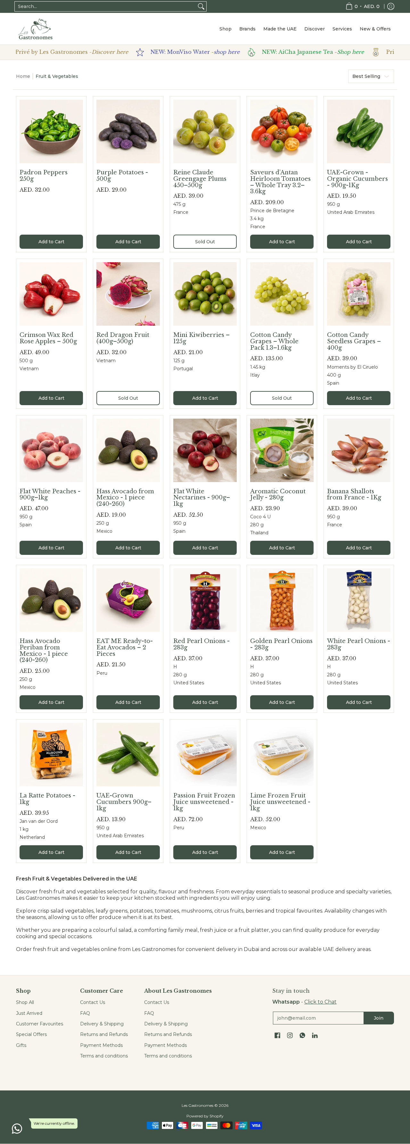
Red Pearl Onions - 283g (201, 644)
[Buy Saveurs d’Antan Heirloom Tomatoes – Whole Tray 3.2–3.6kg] (282, 131)
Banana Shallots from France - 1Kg (354, 494)
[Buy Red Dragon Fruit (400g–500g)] (128, 294)
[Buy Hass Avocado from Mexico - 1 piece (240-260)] (128, 450)
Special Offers (31, 1034)
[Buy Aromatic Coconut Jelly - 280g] (282, 450)
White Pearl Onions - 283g (358, 644)
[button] (277, 1036)
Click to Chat (320, 1002)
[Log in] (390, 6)
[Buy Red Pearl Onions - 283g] (205, 600)
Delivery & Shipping (102, 1024)
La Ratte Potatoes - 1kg (47, 799)
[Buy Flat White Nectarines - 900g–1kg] (205, 450)
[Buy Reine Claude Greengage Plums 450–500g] (205, 131)
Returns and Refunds (104, 1034)
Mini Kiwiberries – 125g (201, 338)
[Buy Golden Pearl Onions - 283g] (282, 600)
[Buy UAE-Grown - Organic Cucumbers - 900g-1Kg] (358, 131)
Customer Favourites (39, 1024)
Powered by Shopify (205, 1116)
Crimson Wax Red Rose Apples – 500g (48, 338)
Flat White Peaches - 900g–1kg (50, 494)
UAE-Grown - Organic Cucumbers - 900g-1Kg (357, 178)
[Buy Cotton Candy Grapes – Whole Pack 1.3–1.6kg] (282, 294)
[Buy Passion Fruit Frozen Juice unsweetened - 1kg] (205, 754)
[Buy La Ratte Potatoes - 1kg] (51, 754)
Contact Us (92, 1002)
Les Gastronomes (197, 1105)
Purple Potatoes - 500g (122, 175)
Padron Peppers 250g (44, 175)
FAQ (85, 1013)
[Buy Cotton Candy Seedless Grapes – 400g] (358, 294)
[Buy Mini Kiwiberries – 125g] (205, 294)
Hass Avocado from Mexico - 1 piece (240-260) (125, 497)
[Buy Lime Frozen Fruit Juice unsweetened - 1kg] (282, 754)
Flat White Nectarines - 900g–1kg (201, 497)
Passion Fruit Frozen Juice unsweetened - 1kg (204, 802)
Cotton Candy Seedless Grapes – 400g (354, 341)
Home (23, 76)
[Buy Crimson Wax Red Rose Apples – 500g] (51, 294)
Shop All (25, 1002)
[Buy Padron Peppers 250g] (51, 131)
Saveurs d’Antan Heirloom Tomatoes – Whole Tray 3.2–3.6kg (280, 182)
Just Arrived (29, 1013)
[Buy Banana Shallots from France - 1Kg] (358, 450)
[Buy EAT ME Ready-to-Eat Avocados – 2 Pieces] (128, 600)
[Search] (201, 6)
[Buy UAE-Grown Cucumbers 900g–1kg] (128, 754)
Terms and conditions (104, 1056)
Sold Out (205, 242)
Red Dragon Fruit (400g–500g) (122, 338)
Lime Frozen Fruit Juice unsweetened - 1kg (280, 802)
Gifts (21, 1045)
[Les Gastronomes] (35, 29)
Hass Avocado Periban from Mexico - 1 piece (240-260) (44, 651)
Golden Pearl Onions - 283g (281, 644)
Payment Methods (101, 1045)
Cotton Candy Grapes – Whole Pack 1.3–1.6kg (274, 341)
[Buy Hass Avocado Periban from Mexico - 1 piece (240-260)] (51, 600)
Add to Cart (51, 242)
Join (378, 1018)
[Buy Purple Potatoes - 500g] (128, 131)
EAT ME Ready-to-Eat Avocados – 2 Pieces (124, 647)
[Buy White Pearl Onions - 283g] (358, 600)
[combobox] (105, 6)
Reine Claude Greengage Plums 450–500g (199, 178)
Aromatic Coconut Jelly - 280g (278, 494)
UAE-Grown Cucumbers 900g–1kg (124, 802)
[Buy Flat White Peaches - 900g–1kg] (51, 450)
